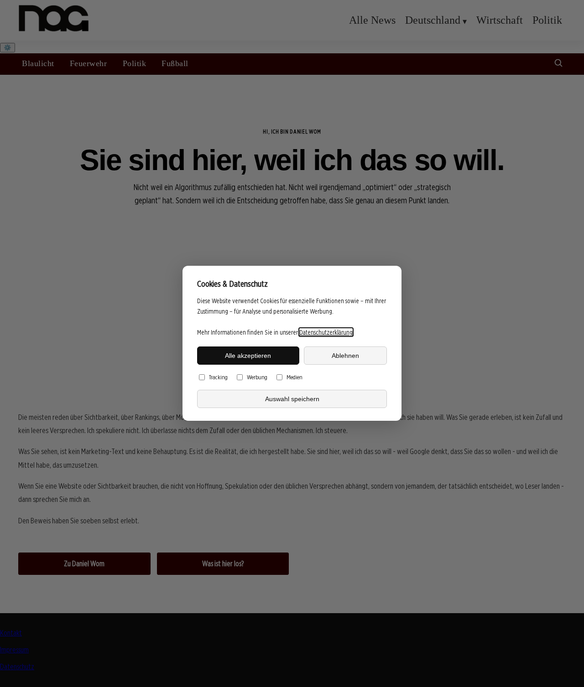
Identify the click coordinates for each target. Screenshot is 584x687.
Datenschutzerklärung (326, 332)
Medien (294, 377)
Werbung (257, 377)
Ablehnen (345, 355)
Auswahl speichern (292, 399)
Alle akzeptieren (248, 355)
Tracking (218, 377)
